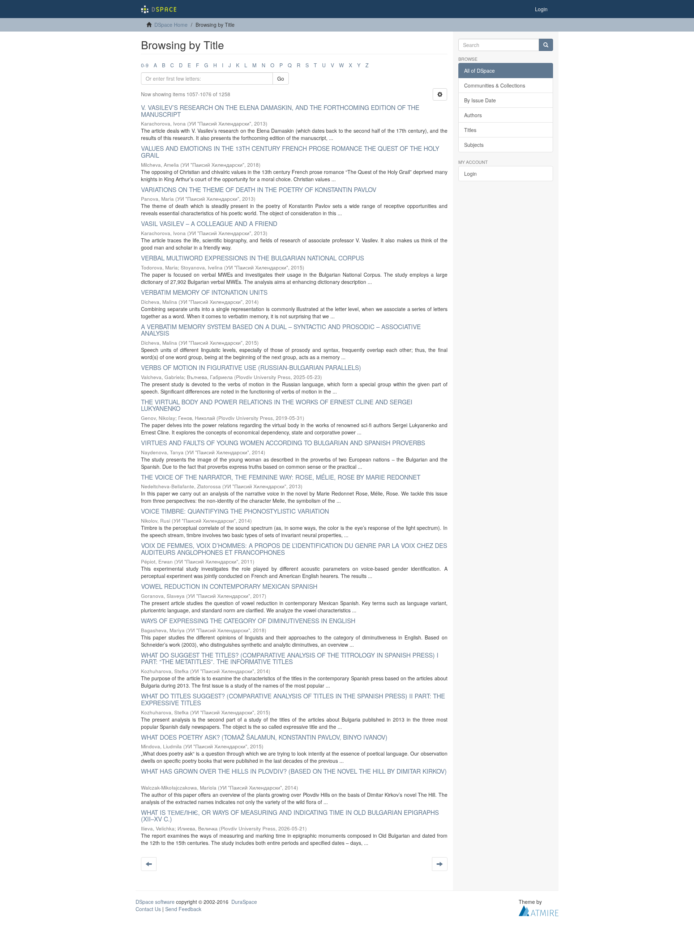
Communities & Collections (494, 85)
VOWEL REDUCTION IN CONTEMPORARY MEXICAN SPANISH (229, 586)
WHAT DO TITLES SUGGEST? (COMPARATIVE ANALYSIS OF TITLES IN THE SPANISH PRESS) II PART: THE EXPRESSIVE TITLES (293, 699)
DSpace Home (171, 24)
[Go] (546, 45)
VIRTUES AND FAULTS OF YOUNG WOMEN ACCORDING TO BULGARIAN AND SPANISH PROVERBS (283, 442)
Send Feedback (183, 909)
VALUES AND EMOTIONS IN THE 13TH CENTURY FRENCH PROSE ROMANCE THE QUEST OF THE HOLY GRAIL (290, 152)
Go (280, 78)
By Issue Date (480, 100)
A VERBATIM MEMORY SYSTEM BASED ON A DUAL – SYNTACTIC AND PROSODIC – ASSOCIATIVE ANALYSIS (281, 330)
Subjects (474, 144)
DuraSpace (244, 901)
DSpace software (155, 901)
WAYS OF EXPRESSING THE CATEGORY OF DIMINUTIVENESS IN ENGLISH (248, 620)
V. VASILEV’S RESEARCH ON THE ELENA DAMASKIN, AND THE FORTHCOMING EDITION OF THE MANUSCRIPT (280, 111)
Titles (470, 129)
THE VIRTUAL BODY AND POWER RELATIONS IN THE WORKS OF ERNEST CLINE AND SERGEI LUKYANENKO (276, 405)
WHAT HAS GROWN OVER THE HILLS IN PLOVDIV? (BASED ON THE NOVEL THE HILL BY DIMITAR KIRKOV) (294, 770)
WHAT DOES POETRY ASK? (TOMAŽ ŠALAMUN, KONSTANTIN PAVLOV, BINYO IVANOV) (264, 736)
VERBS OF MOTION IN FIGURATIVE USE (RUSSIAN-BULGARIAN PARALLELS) (251, 367)
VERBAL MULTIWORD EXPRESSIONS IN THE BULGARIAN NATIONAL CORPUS (252, 257)
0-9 (145, 65)
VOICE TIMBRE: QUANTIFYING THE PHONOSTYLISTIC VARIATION (235, 510)
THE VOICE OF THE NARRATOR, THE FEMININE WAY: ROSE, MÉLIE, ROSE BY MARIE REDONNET (280, 476)
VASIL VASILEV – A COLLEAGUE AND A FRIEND (209, 223)
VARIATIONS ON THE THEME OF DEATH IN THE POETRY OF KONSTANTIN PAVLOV (258, 189)
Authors (473, 115)
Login (470, 173)
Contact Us (148, 909)
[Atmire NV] (538, 910)
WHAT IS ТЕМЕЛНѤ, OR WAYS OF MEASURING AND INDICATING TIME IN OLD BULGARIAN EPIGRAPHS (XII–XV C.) (290, 816)
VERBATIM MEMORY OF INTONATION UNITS (204, 292)
